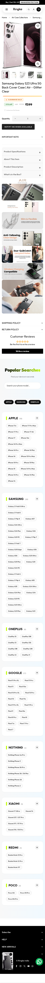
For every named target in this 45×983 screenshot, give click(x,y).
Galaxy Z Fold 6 (14, 574)
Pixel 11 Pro (29, 680)
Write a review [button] (22, 351)
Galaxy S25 (30, 562)
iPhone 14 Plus (29, 475)
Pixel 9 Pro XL (13, 705)
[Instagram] (21, 966)
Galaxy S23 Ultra (15, 605)
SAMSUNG (21, 402)
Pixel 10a (22, 686)
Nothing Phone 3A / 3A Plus (18, 773)
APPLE (9, 402)
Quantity (6, 118)
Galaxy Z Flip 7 (31, 537)
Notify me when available (18, 127)
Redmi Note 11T (14, 867)
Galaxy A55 (30, 580)
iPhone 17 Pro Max (29, 426)
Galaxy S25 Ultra (29, 556)
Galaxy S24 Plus (14, 593)
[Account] (34, 9)
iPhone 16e (25, 438)
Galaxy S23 (30, 611)
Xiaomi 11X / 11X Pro (15, 830)
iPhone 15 (11, 469)
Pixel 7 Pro (24, 723)
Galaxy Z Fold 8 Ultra (16, 506)
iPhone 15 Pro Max (28, 456)
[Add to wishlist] (38, 26)
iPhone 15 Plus (29, 463)
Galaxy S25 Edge (15, 549)
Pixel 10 (11, 699)
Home (4, 17)
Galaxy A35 (12, 586)
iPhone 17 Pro (13, 432)
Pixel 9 (10, 711)
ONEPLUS (35, 402)
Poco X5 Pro (25, 893)
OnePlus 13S (26, 643)
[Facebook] (17, 966)
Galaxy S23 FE (14, 599)
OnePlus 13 (12, 643)
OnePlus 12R (27, 649)
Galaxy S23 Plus (14, 611)
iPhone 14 (11, 481)
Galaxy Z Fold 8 (14, 513)
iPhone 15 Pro (13, 463)
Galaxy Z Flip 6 (14, 580)
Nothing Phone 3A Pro (16, 767)
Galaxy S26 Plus (14, 531)
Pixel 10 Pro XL (14, 693)
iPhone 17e (12, 426)
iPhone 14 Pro (13, 475)
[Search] (28, 9)
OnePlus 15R (26, 636)
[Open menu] (6, 9)
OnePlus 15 (12, 636)
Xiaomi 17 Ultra (14, 811)
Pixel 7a (11, 723)
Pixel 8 (24, 717)
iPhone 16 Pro (13, 450)
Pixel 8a (22, 711)
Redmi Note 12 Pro (15, 861)
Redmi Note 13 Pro (15, 855)
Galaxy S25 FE (14, 537)
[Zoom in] (38, 64)
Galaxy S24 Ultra (29, 586)
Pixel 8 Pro (12, 717)
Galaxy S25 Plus (14, 562)
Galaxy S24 (31, 593)
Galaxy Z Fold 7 (14, 543)
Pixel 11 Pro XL (13, 680)
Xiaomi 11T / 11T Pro (15, 823)
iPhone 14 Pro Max (28, 469)
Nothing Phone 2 (14, 786)
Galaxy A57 (30, 519)
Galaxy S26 (31, 531)
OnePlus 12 (12, 655)
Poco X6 (11, 893)
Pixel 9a (23, 699)
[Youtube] (29, 966)
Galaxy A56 (12, 556)
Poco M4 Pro (13, 899)
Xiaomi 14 (29, 811)
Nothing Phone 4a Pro (16, 755)
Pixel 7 (10, 730)
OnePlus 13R (12, 649)
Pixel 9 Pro (28, 705)
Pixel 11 (10, 686)
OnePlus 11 (26, 655)
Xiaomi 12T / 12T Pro (16, 817)
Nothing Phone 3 (14, 761)
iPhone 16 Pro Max (15, 444)
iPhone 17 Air (29, 432)
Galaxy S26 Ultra (15, 525)
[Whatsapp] (33, 966)
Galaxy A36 (31, 549)
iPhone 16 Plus (29, 450)
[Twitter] (25, 966)
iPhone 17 (11, 438)
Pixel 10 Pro (29, 693)
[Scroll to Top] (40, 969)
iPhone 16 (11, 456)
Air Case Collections (20, 17)
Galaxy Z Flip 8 (14, 519)
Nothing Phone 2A (15, 780)
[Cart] (38, 9)
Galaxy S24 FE (14, 568)
